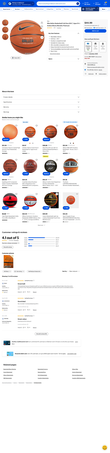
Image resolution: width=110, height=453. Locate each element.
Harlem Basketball (77, 372)
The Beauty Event (85, 9)
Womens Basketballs (77, 375)
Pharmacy (66, 9)
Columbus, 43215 (93, 53)
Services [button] (17, 9)
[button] (86, 3)
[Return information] (105, 27)
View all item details (55, 53)
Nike (48, 21)
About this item (8, 91)
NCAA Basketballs (42, 375)
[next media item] (42, 37)
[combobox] (58, 3)
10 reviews (16, 240)
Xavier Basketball (7, 372)
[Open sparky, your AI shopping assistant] (104, 447)
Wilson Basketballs (8, 375)
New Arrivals (75, 9)
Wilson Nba (75, 369)
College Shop (49, 9)
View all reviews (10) (41, 334)
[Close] (32, 9)
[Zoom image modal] (41, 30)
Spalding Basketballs (43, 378)
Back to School (40, 9)
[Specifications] (79, 102)
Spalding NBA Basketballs (78, 378)
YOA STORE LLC (91, 64)
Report (35, 292)
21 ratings (59, 27)
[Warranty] (79, 107)
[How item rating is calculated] (18, 243)
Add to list (91, 74)
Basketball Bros (42, 372)
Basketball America (43, 369)
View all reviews (7, 247)
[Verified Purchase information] (33, 280)
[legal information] (98, 25)
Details (100, 69)
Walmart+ (95, 9)
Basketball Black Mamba (9, 369)
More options (98, 56)
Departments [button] (6, 9)
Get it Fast (58, 9)
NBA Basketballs (7, 378)
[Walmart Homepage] (4, 3)
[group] (54, 27)
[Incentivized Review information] (27, 306)
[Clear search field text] (74, 3)
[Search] (77, 3)
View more (40, 225)
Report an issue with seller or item (95, 67)
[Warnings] (79, 112)
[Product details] (79, 97)
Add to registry (102, 74)
